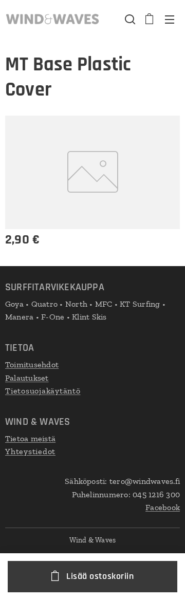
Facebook (162, 507)
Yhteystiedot (30, 451)
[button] (129, 19)
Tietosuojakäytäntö (43, 391)
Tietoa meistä (30, 438)
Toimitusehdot (32, 364)
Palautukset (27, 378)
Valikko (169, 19)
